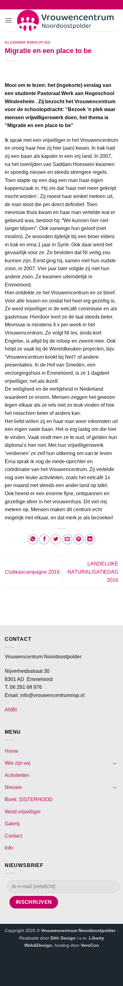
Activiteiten (17, 775)
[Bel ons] (66, 5)
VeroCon (90, 945)
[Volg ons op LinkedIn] (74, 5)
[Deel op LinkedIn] (90, 539)
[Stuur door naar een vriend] (67, 539)
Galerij (12, 823)
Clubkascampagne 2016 (32, 572)
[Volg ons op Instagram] (57, 5)
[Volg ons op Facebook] (49, 5)
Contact (13, 836)
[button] (8, 20)
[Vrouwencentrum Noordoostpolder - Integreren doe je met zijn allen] (65, 20)
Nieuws (13, 787)
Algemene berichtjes (27, 42)
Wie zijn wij (17, 763)
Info (9, 847)
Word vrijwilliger (23, 811)
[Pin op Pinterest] (78, 539)
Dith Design (63, 937)
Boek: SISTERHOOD (29, 799)
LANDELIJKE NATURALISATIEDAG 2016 (92, 571)
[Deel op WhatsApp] (33, 539)
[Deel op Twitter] (55, 539)
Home (11, 751)
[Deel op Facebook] (44, 539)
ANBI (11, 709)
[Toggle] (114, 763)
